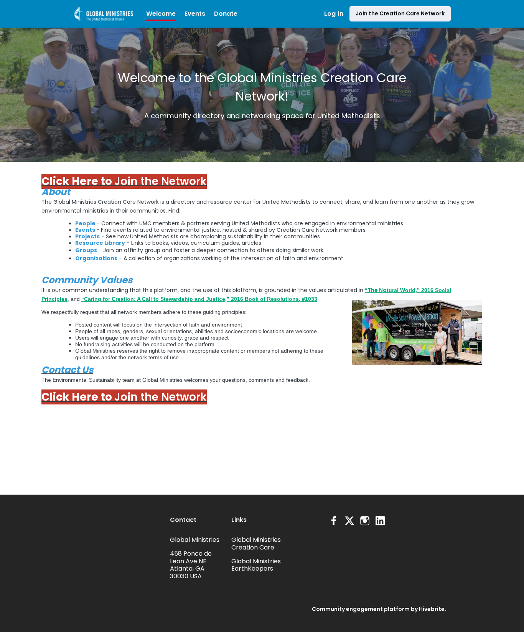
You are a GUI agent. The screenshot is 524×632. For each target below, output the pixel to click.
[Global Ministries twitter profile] (349, 522)
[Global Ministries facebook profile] (334, 521)
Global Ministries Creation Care (256, 543)
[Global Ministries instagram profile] (364, 521)
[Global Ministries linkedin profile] (380, 521)
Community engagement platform (361, 609)
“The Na (376, 290)
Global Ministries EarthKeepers (256, 565)
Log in (333, 13)
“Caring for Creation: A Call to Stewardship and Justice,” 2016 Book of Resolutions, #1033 (199, 299)
